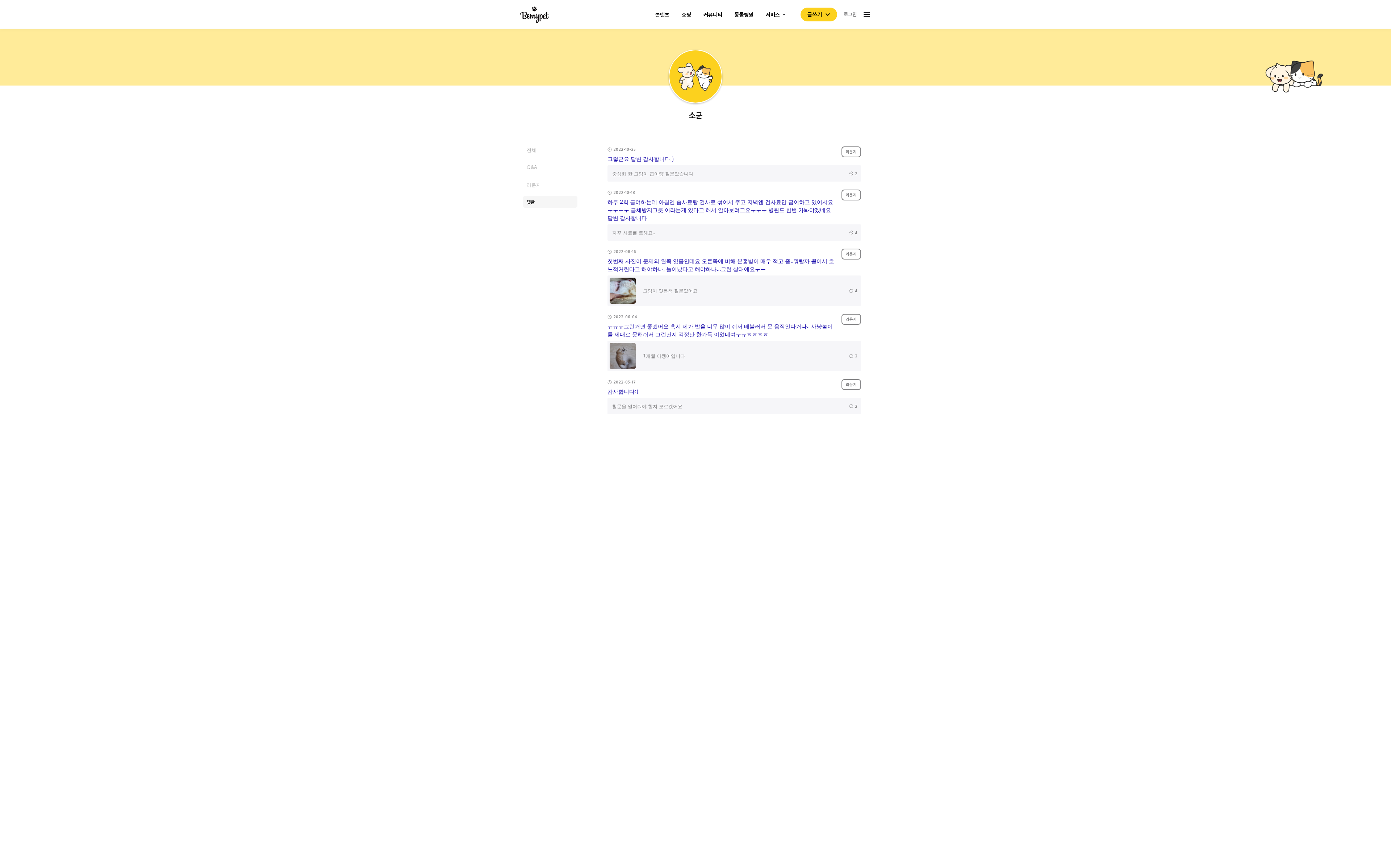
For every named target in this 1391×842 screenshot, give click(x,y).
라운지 (534, 184)
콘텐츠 (662, 14)
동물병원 (744, 14)
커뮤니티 (712, 14)
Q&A (532, 167)
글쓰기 (814, 14)
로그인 (850, 14)
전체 (531, 149)
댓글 (531, 202)
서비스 (773, 14)
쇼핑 (686, 14)
